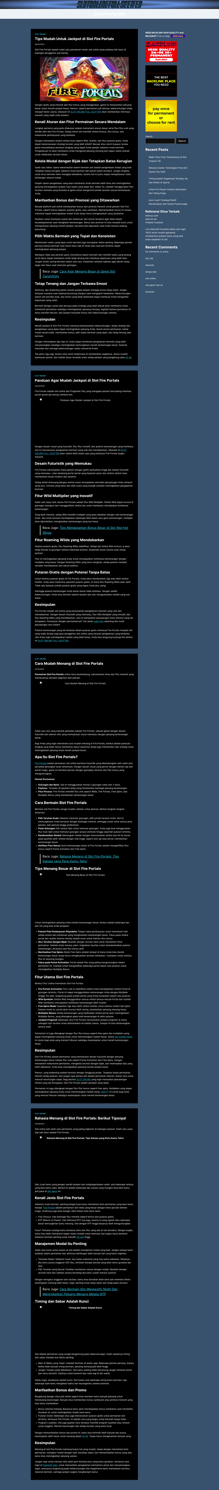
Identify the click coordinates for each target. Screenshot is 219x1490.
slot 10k (149, 258)
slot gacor (52, 1191)
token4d (149, 265)
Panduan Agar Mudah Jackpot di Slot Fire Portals (77, 380)
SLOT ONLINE (40, 34)
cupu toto (99, 621)
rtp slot (80, 1237)
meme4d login (50, 1465)
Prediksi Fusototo (154, 222)
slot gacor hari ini (154, 285)
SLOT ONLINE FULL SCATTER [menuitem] (85, 112)
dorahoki (149, 292)
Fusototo (164, 229)
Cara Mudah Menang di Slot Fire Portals (69, 663)
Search (148, 136)
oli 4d (85, 1436)
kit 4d (128, 357)
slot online (150, 278)
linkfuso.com (151, 215)
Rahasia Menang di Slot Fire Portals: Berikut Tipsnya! (80, 1118)
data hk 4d (151, 219)
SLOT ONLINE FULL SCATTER (53, 640)
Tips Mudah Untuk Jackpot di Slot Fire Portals (74, 39)
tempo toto (151, 272)
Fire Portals (41, 763)
